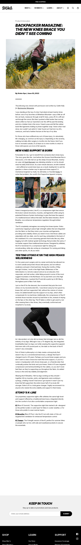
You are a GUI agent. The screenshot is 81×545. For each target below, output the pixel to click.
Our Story (31, 541)
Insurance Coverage (62, 541)
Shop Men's (6, 541)
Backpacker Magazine (26, 108)
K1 (16, 405)
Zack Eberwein (30, 162)
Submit (66, 514)
